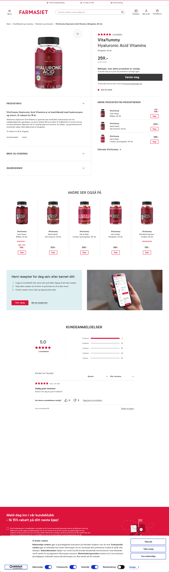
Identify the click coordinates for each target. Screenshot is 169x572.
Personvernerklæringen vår (133, 84)
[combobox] (90, 12)
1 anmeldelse (117, 34)
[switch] (73, 567)
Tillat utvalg (148, 549)
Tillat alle (148, 542)
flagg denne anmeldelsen (92, 400)
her (78, 535)
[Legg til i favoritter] (78, 34)
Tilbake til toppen (127, 409)
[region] (49, 61)
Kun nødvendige (148, 556)
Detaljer (132, 567)
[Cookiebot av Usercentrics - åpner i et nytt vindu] (16, 567)
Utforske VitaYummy (107, 149)
